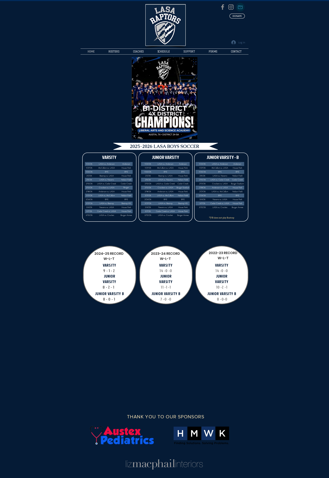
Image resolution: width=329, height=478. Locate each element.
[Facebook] (222, 7)
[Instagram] (231, 7)
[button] (113, 51)
